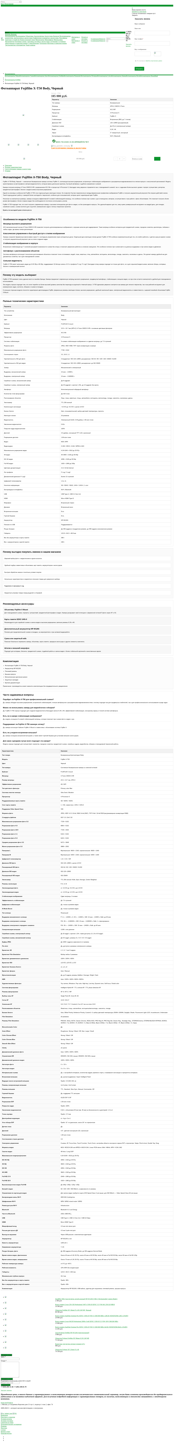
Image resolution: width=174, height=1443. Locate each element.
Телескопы (43, 43)
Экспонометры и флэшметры (15, 45)
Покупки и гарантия (8, 1417)
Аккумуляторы (39, 36)
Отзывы (7, 171)
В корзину (157, 159)
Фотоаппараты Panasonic (72, 76)
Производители (6, 1433)
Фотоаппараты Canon (26, 76)
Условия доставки (7, 1421)
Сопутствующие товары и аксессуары (68, 148)
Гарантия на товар (7, 1422)
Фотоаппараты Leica (104, 76)
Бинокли (56, 36)
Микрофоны (49, 40)
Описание (8, 165)
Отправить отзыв (7, 1379)
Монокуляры (58, 40)
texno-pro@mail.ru (7, 1402)
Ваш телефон (139, 39)
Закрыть (135, 15)
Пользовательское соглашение (11, 1424)
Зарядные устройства (12, 40)
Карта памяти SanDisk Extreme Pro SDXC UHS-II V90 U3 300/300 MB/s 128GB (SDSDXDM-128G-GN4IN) (91, 1316)
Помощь (4, 1426)
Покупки (4, 1428)
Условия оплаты (6, 1419)
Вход (2, 4)
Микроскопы (39, 40)
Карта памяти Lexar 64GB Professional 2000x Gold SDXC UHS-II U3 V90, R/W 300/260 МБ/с (86, 1321)
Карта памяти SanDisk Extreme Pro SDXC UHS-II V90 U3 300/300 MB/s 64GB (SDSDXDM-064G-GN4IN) (91, 1327)
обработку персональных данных (154, 61)
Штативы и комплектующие (57, 43)
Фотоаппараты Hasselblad (149, 76)
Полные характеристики (13, 167)
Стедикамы (54, 41)
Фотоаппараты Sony (41, 76)
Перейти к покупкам (139, 11)
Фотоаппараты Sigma (118, 76)
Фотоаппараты (10, 36)
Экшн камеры (30, 45)
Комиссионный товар (27, 40)
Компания (4, 1415)
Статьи (3, 1430)
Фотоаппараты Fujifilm (56, 76)
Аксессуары (49, 36)
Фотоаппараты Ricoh (133, 76)
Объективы (29, 36)
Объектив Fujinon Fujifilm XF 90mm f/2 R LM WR (72, 1338)
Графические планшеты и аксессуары (46, 38)
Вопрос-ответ (5, 1431)
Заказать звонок (129, 45)
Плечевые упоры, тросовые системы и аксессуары (32, 41)
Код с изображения (140, 49)
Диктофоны (63, 38)
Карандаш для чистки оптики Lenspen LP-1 (70, 1344)
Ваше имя (138, 28)
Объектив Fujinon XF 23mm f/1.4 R (67, 1349)
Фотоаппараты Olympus (89, 76)
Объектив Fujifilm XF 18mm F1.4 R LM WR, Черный (73, 1310)
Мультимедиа (9, 41)
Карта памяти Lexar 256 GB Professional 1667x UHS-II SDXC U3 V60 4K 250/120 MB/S (85, 1304)
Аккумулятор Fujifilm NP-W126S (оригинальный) (72, 1333)
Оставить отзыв (6, 1355)
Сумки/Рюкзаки (33, 43)
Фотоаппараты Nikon (12, 76)
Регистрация (9, 4)
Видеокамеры (20, 36)
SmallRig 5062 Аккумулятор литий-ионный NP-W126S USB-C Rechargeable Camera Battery (86, 1299)
